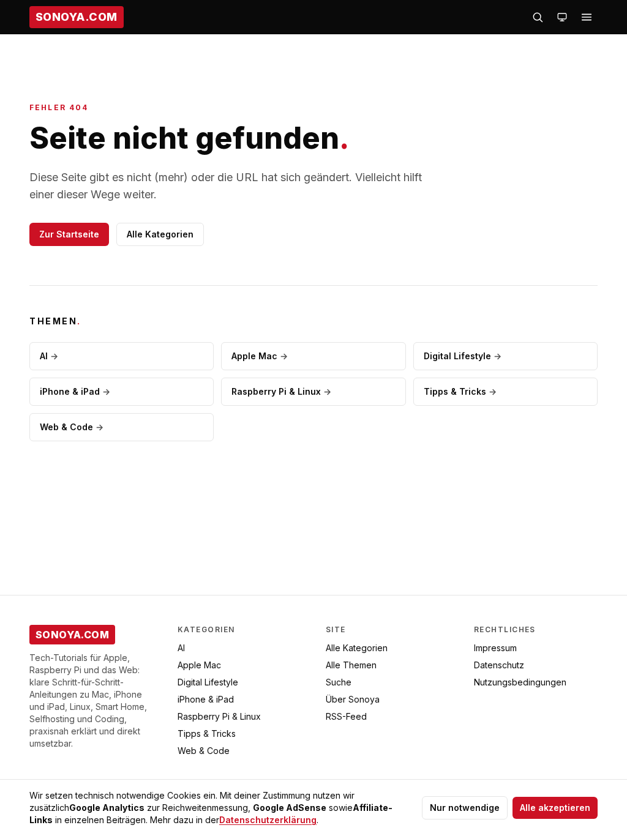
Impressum (495, 648)
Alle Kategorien (160, 234)
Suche (338, 682)
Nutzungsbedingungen (520, 682)
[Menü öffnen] (587, 17)
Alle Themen (351, 665)
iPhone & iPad (75, 391)
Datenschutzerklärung (268, 820)
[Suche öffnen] (538, 17)
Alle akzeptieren (555, 807)
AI (49, 356)
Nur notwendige (465, 807)
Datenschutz (499, 665)
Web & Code (71, 427)
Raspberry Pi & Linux (281, 391)
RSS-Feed (346, 716)
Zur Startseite (69, 234)
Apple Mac (259, 356)
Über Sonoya (353, 699)
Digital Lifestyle (462, 356)
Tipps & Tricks (460, 391)
